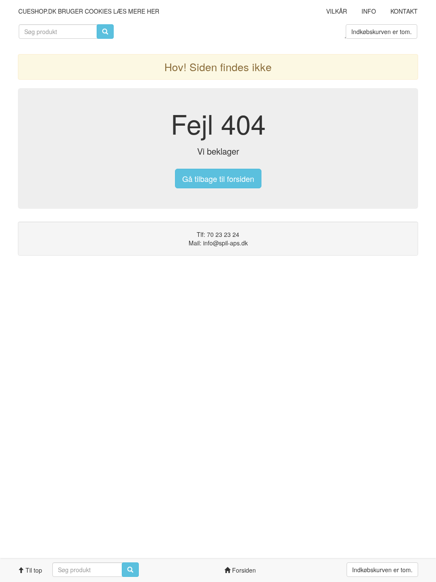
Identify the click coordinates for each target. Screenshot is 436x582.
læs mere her (136, 11)
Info (368, 11)
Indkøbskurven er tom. (381, 31)
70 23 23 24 (223, 234)
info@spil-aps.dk (225, 243)
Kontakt (404, 11)
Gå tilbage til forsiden (218, 178)
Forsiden (243, 570)
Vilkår (336, 11)
